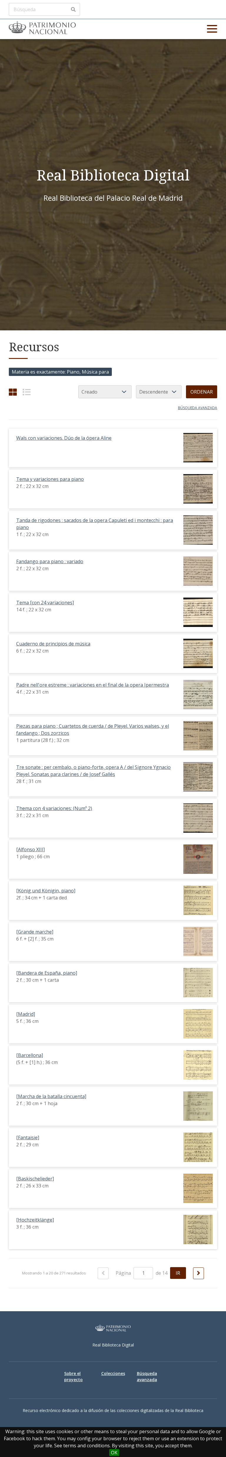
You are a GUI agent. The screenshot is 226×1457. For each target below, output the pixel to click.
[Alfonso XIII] (30, 849)
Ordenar (201, 392)
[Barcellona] (29, 1055)
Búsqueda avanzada (197, 407)
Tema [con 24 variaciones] (45, 602)
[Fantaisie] (27, 1137)
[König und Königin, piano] (45, 890)
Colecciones (113, 1373)
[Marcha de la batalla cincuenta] (51, 1096)
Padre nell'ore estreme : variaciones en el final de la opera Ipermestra (92, 685)
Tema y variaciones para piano (50, 479)
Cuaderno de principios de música (53, 643)
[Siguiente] (198, 1273)
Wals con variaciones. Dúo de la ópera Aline (64, 438)
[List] (27, 392)
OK (114, 1452)
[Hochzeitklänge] (35, 1220)
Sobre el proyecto (73, 1376)
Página (124, 1273)
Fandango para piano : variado (49, 561)
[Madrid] (25, 1014)
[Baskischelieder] (35, 1178)
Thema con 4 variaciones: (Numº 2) (54, 808)
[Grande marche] (34, 932)
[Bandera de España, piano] (46, 973)
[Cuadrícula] (13, 392)
